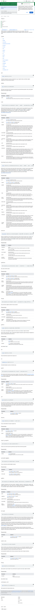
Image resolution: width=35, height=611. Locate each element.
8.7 (31, 29)
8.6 (33, 29)
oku (3, 58)
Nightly (25, 29)
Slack (19, 601)
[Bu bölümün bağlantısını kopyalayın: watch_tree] (7, 541)
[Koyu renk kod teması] (33, 75)
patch (4, 55)
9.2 (27, 29)
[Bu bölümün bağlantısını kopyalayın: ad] (3, 349)
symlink (4, 61)
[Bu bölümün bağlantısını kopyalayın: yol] (3, 396)
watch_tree (4, 66)
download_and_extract (6, 43)
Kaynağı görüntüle (13, 29)
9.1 (29, 29)
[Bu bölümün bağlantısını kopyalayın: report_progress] (9, 440)
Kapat (27, 12)
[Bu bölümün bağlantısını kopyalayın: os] (3, 358)
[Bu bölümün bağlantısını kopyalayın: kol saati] (6, 511)
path (3, 56)
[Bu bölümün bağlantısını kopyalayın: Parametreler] (7, 93)
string (7, 122)
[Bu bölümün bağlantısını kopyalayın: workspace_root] (9, 582)
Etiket (10, 383)
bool (3, 86)
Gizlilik (5, 606)
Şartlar (2, 606)
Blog (1, 598)
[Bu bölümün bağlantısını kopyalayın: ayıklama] (6, 262)
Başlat (31, 12)
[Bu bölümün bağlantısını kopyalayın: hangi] (4, 562)
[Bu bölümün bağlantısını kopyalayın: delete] (5, 83)
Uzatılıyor (5, 16)
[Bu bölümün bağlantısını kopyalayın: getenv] (5, 324)
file (3, 48)
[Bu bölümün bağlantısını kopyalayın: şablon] (5, 478)
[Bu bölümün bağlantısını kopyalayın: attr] (4, 73)
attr (3, 38)
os (3, 53)
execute (4, 45)
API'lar (8, 16)
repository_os (4, 362)
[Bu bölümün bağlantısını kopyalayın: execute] (6, 230)
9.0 (30, 29)
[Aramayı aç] (24, 1)
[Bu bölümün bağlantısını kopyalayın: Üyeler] (5, 36)
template (4, 63)
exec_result (4, 233)
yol (9, 97)
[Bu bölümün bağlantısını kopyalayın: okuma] (5, 417)
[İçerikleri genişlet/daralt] (5, 21)
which (4, 68)
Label (10, 122)
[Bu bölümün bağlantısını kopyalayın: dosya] (5, 298)
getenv (4, 50)
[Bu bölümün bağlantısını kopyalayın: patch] (5, 368)
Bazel (2, 16)
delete (4, 40)
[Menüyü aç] (1, 1)
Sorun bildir (4, 29)
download (4, 42)
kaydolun (2, 8)
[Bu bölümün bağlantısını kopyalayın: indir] (4, 102)
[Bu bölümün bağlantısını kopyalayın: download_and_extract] (12, 162)
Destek (19, 598)
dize (7, 97)
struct (3, 76)
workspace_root (5, 69)
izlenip (12, 292)
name (4, 51)
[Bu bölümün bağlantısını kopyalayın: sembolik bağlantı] (10, 458)
